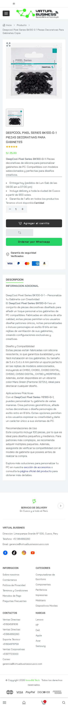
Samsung (41, 646)
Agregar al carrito (37, 223)
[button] (34, 258)
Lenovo (39, 619)
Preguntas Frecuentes (15, 601)
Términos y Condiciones (15, 590)
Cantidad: (39, 202)
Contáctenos (10, 579)
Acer (38, 640)
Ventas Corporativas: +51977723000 (14, 651)
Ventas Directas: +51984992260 (12, 632)
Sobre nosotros (11, 574)
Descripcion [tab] (14, 279)
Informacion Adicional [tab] (22, 285)
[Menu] (6, 13)
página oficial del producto (36, 471)
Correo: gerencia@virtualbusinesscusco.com (17, 661)
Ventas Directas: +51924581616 (12, 622)
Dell (38, 630)
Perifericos (41, 589)
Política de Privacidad (14, 585)
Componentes (43, 584)
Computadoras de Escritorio (45, 577)
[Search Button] (63, 702)
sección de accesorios (37, 467)
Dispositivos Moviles (47, 605)
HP (37, 624)
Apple (39, 635)
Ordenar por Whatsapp (34, 242)
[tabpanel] (34, 385)
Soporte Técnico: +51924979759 (11, 642)
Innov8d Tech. (33, 680)
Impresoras (42, 595)
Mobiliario (41, 600)
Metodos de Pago (12, 595)
